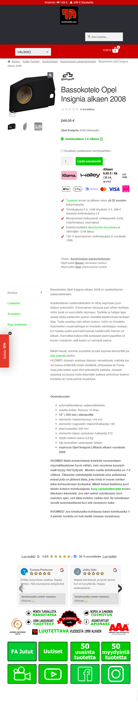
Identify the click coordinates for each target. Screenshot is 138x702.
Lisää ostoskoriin (89, 161)
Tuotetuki (72, 200)
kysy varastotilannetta (106, 489)
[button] (50, 75)
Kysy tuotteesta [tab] (17, 324)
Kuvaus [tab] (12, 292)
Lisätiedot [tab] (14, 303)
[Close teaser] (10, 333)
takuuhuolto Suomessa (102, 227)
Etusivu (16, 61)
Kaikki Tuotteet (31, 61)
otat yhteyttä (58, 356)
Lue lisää (124, 175)
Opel (78, 267)
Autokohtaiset (50, 61)
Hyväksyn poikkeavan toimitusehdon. (87, 151)
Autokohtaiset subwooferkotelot (78, 61)
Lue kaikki (28, 556)
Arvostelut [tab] (14, 314)
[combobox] (104, 36)
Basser (79, 263)
